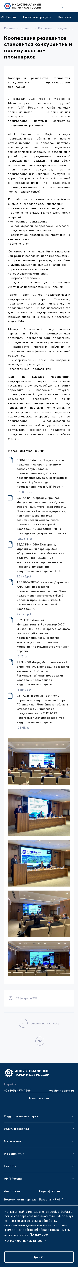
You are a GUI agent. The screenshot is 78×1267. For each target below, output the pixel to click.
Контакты (64, 17)
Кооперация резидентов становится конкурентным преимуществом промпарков (56, 28)
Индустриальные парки (21, 1116)
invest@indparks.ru (61, 1090)
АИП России (13, 1178)
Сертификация (50, 1191)
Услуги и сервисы (16, 1128)
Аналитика (12, 1191)
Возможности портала (20, 1199)
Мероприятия (14, 1153)
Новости (26, 28)
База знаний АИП (51, 1199)
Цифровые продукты (37, 17)
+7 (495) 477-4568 (17, 1090)
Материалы (12, 1141)
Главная (9, 28)
